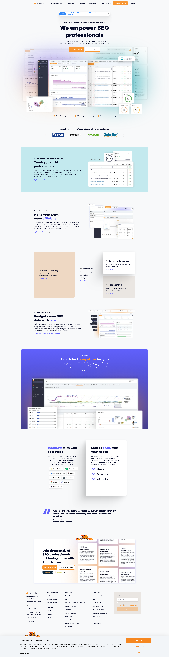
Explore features (67, 567)
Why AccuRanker (57, 3)
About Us (49, 611)
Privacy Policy (133, 605)
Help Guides (97, 620)
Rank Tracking (70, 596)
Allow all (139, 641)
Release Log (97, 623)
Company (105, 3)
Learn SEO (96, 616)
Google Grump (98, 606)
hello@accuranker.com (33, 601)
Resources (92, 3)
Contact (49, 617)
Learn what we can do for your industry (47, 334)
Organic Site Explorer (72, 623)
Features (71, 3)
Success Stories (98, 596)
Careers (49, 614)
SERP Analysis (70, 627)
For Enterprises (51, 599)
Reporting (68, 599)
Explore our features (41, 232)
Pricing (82, 3)
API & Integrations (71, 613)
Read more (43, 279)
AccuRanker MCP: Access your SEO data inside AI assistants (84, 13)
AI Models (68, 616)
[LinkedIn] (27, 605)
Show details (24, 653)
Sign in (133, 3)
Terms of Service (123, 605)
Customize (138, 646)
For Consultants (51, 603)
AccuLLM (68, 620)
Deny (138, 652)
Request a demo (120, 3)
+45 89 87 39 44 (31, 621)
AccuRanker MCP (71, 606)
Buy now (92, 49)
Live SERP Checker (99, 610)
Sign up (127, 609)
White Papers (97, 603)
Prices (83, 370)
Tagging (68, 610)
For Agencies (50, 596)
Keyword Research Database (75, 603)
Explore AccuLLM (39, 180)
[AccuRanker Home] (39, 3)
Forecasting (69, 630)
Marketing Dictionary (100, 613)
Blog (94, 599)
